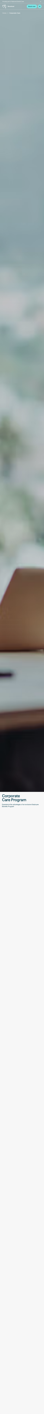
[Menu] (40, 6)
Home (4, 13)
